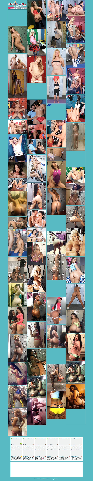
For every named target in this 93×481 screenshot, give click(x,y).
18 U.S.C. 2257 (47, 479)
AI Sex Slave (11, 8)
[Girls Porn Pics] (17, 3)
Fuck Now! (23, 8)
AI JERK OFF (17, 8)
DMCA (52, 479)
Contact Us (56, 479)
